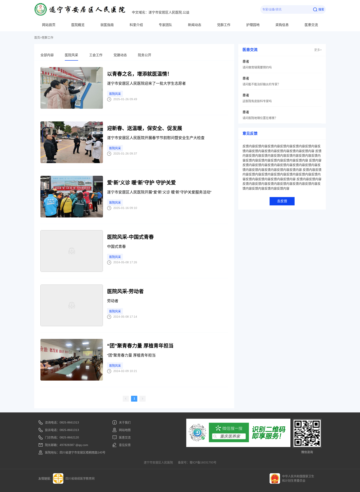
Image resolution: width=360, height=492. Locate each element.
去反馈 (282, 201)
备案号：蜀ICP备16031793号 (197, 462)
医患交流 (311, 25)
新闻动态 (194, 25)
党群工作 (223, 25)
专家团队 (165, 25)
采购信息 (282, 25)
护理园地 (253, 25)
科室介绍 (136, 25)
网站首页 (48, 25)
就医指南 (107, 25)
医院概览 (78, 25)
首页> (38, 37)
